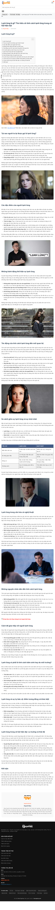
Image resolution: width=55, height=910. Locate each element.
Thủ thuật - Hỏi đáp (15, 14)
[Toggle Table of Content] (32, 39)
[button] (1, 76)
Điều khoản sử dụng (5, 863)
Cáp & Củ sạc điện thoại (6, 838)
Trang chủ (4, 14)
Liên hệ (45, 893)
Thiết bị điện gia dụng (6, 841)
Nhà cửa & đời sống (22, 893)
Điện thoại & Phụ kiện (31, 890)
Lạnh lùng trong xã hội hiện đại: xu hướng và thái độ (17, 60)
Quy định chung (5, 858)
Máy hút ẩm (4, 893)
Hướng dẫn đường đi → (6, 884)
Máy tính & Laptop (5, 846)
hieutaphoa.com (37, 898)
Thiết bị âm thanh (5, 843)
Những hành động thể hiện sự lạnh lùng (13, 46)
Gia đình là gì (11, 128)
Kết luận (6, 62)
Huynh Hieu (6, 28)
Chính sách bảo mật (5, 855)
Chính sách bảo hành (6, 853)
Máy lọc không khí (42, 890)
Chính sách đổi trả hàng (6, 860)
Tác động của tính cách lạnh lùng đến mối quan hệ (15, 48)
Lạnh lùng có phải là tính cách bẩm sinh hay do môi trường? (19, 56)
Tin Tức (11, 890)
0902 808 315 (5, 880)
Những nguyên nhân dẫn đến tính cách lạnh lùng (15, 53)
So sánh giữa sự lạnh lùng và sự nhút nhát (13, 50)
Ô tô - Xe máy (32, 893)
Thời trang (39, 893)
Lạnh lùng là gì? (7, 41)
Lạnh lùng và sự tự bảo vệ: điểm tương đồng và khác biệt (18, 58)
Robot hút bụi (12, 893)
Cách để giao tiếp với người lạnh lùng (12, 55)
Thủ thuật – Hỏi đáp (19, 890)
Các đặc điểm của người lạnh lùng (11, 44)
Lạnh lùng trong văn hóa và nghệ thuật (12, 51)
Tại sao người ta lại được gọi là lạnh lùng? (13, 43)
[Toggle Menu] (3, 11)
